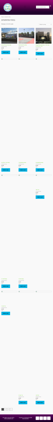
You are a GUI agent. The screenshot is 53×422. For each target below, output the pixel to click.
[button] (25, 7)
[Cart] (50, 7)
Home (2, 16)
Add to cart (5, 52)
